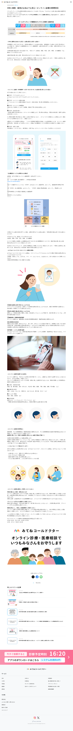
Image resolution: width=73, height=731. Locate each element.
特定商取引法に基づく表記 (54, 686)
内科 (3, 678)
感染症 (3, 689)
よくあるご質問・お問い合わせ (8, 702)
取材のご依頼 (4, 707)
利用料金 (27, 681)
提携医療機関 (51, 689)
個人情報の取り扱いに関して (54, 681)
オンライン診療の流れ (29, 683)
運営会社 (3, 699)
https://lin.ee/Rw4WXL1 (13, 181)
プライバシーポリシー (53, 683)
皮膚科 (3, 686)
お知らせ (27, 678)
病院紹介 (3, 704)
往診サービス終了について (30, 686)
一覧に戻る (37, 582)
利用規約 (50, 678)
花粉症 (3, 683)
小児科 (3, 681)
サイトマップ (4, 710)
